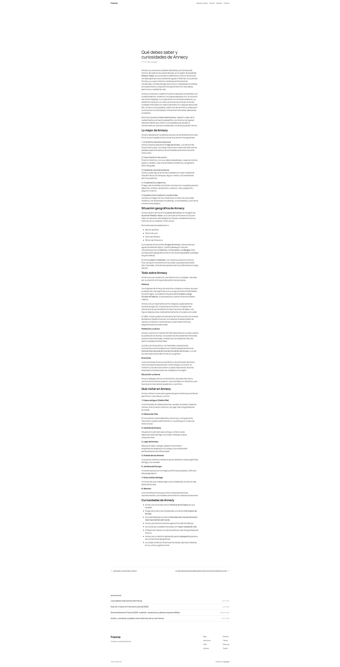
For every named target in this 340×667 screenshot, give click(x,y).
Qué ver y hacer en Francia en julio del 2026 (129, 607)
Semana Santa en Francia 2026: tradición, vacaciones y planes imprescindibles (145, 612)
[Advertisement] (170, 24)
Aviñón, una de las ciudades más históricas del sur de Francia (137, 618)
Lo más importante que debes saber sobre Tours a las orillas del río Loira (201, 571)
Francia (114, 3)
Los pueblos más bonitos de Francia (126, 601)
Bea (149, 62)
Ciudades (154, 62)
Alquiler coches (202, 3)
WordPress (226, 661)
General (219, 3)
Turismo (226, 3)
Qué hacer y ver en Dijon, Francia (125, 571)
